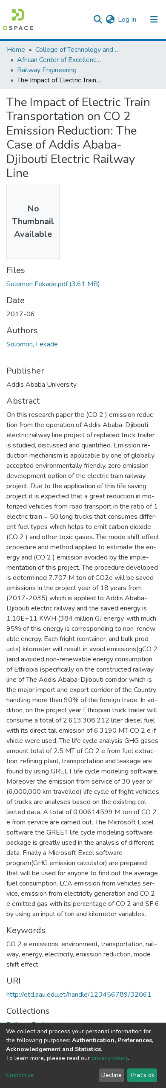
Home (16, 49)
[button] (110, 19)
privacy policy (110, 1058)
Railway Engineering (47, 70)
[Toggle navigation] (154, 19)
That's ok (142, 1075)
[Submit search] (97, 19)
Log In (127, 19)
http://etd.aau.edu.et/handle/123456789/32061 (79, 994)
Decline (111, 1075)
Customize (20, 1075)
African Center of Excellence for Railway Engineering (59, 60)
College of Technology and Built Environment (77, 49)
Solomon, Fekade (32, 344)
